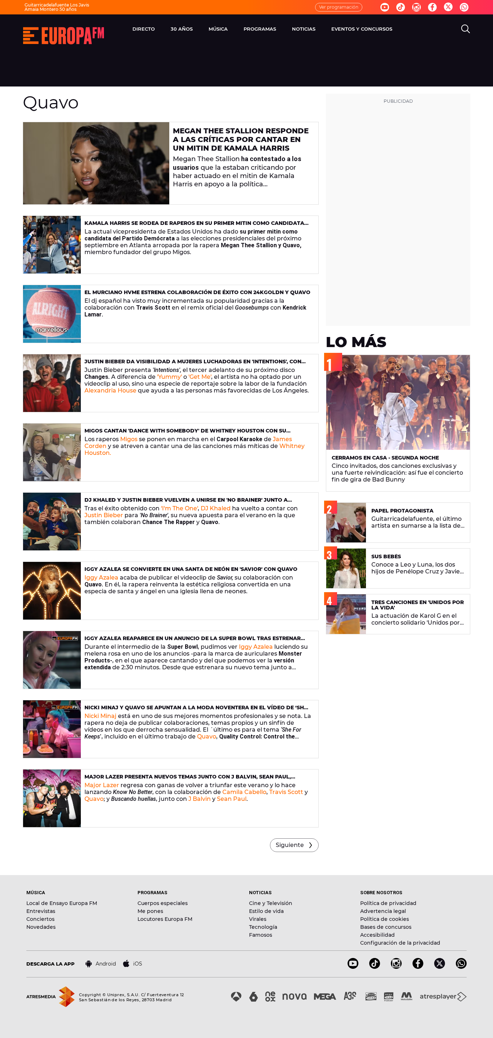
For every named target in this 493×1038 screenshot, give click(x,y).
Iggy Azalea (101, 577)
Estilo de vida (266, 911)
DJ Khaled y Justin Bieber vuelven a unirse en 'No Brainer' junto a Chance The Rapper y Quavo (186, 503)
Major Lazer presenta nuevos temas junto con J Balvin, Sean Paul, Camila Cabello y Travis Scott (187, 779)
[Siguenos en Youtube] (384, 7)
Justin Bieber (103, 515)
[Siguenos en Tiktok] (400, 7)
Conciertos (40, 919)
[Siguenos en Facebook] (432, 7)
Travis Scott (286, 792)
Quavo (206, 736)
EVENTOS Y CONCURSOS (361, 29)
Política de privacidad (388, 903)
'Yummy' (169, 376)
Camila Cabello (244, 792)
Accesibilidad (377, 935)
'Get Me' (199, 376)
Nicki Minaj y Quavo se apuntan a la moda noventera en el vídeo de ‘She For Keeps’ (195, 710)
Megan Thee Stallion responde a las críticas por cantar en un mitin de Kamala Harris (241, 139)
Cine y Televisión (270, 903)
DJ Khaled (216, 508)
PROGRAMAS (260, 29)
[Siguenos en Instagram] (416, 7)
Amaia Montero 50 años (51, 9)
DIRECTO (143, 29)
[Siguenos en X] (439, 966)
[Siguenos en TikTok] (374, 966)
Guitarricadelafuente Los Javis (57, 5)
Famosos (260, 935)
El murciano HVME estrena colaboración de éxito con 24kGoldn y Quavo (197, 292)
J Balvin (199, 798)
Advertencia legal (383, 911)
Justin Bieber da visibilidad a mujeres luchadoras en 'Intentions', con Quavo (192, 364)
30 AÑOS (182, 29)
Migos (129, 439)
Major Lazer (101, 785)
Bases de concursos (385, 927)
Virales (257, 919)
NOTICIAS (303, 29)
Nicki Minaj (100, 716)
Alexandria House (110, 390)
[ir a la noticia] (96, 163)
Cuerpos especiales (163, 903)
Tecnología (263, 927)
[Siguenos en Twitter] (448, 7)
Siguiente (290, 845)
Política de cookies (384, 919)
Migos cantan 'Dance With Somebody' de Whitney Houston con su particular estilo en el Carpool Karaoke (185, 433)
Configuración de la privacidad (400, 943)
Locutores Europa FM (165, 919)
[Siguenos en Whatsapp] (464, 7)
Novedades (41, 927)
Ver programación (338, 7)
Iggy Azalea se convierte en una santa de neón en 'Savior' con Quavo (190, 569)
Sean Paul (232, 798)
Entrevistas (40, 911)
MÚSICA (218, 29)
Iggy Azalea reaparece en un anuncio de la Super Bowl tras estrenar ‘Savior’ (192, 641)
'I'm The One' (179, 508)
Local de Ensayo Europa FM (61, 903)
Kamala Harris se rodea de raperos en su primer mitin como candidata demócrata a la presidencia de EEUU (194, 226)
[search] (465, 29)
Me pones (150, 911)
